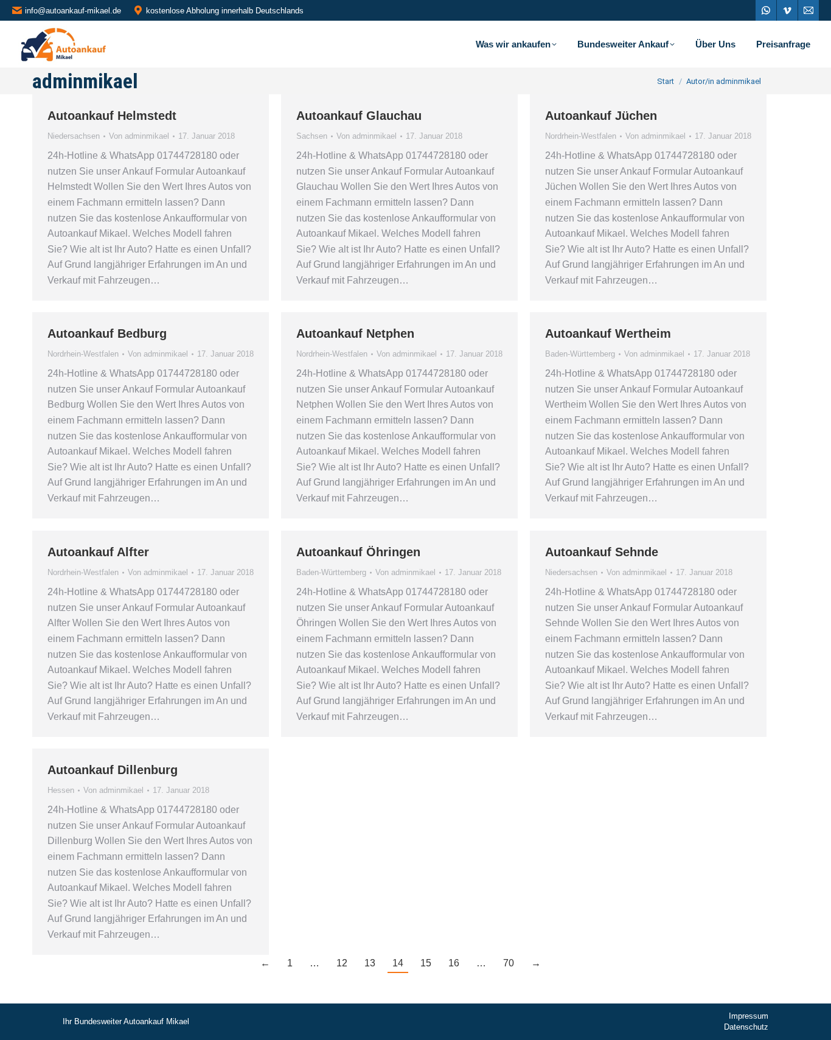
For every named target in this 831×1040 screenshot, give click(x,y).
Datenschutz (746, 1026)
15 (425, 963)
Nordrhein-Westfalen (580, 136)
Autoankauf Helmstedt (111, 115)
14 (397, 963)
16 (453, 963)
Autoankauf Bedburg (107, 333)
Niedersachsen (73, 136)
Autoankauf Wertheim (608, 333)
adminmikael (85, 81)
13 (369, 963)
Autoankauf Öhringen (358, 552)
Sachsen (311, 136)
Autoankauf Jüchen (601, 115)
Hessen (60, 790)
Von (139, 136)
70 (508, 963)
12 (341, 963)
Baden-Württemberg (580, 353)
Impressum (748, 1016)
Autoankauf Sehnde (601, 552)
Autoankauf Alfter (98, 552)
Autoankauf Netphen (355, 333)
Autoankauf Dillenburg (112, 770)
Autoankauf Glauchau (359, 115)
